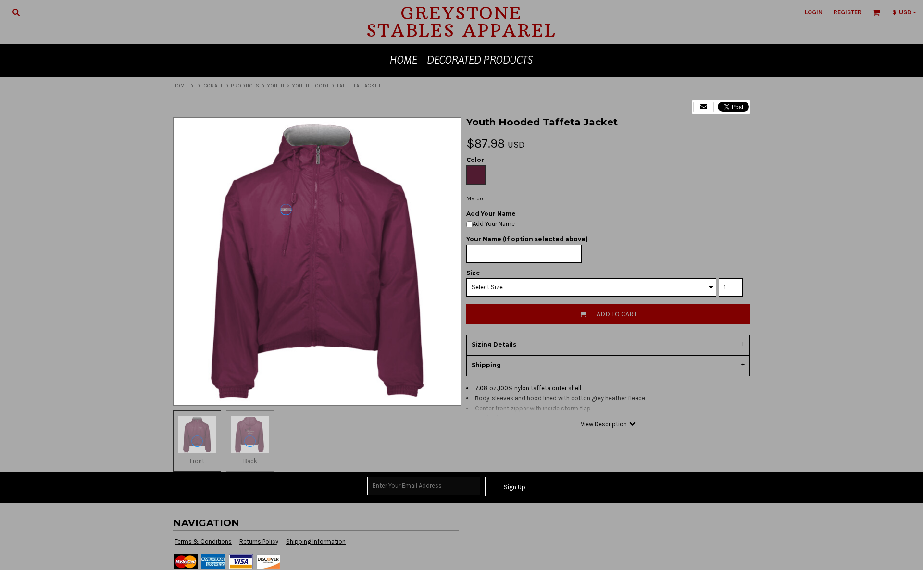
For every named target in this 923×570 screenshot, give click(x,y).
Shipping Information (316, 541)
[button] (16, 12)
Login (814, 12)
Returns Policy (258, 541)
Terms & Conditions (203, 541)
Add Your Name (494, 223)
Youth (276, 86)
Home (180, 86)
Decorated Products (228, 86)
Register (847, 12)
